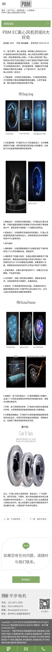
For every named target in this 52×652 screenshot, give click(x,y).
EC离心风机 (33, 57)
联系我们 (26, 580)
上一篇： (14, 519)
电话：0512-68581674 (12, 606)
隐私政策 (14, 625)
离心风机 (31, 54)
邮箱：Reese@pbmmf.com (14, 610)
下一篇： (40, 519)
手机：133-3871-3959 (12, 602)
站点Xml (30, 625)
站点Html (22, 625)
